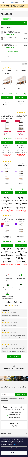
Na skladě (6, 19)
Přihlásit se (21, 394)
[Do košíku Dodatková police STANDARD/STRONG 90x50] (7, 97)
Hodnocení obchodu (14, 302)
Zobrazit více (14, 356)
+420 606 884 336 (15, 415)
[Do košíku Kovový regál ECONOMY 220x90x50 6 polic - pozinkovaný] (7, 142)
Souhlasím (14, 453)
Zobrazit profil (13, 372)
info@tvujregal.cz (15, 412)
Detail (21, 142)
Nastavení (14, 448)
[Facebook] (13, 426)
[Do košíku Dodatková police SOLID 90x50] (21, 97)
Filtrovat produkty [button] (8, 23)
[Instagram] (16, 426)
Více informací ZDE (17, 444)
